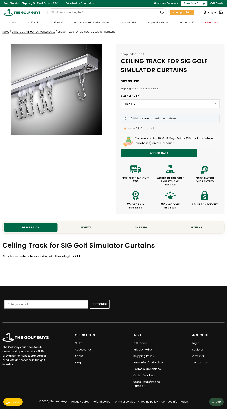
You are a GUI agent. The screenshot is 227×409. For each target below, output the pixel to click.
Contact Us (200, 362)
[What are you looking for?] (162, 12)
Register (198, 349)
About (79, 356)
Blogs (78, 362)
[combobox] (107, 12)
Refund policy (101, 402)
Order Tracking (144, 375)
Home (5, 31)
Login (195, 343)
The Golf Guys (58, 401)
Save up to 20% (181, 12)
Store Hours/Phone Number (146, 384)
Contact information (174, 402)
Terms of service (124, 402)
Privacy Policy (143, 349)
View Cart (199, 356)
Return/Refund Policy (148, 362)
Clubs (79, 343)
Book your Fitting (194, 3)
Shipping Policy (143, 356)
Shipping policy (148, 402)
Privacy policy (80, 402)
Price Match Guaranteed (81, 3)
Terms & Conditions (147, 369)
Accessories (83, 349)
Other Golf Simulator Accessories (33, 31)
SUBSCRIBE (100, 304)
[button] (12, 22)
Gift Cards (216, 3)
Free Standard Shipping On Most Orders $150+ (32, 3)
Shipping (126, 88)
